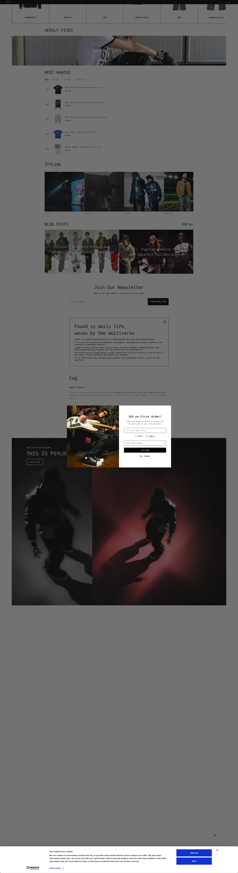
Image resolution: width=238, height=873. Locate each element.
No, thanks (145, 456)
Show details (55, 868)
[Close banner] (217, 850)
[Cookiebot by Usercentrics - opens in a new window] (33, 868)
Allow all (194, 853)
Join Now (145, 450)
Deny (194, 861)
